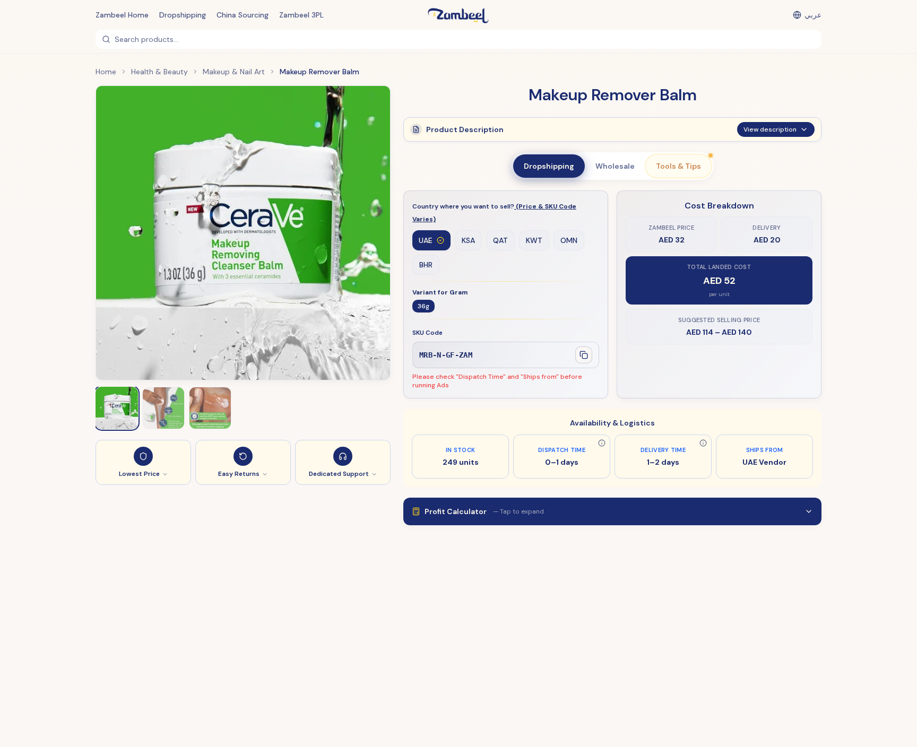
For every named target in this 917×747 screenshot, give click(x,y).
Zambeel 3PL (301, 15)
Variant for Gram (440, 292)
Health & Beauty (159, 71)
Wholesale (615, 166)
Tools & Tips (678, 166)
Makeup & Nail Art (234, 71)
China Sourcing (243, 15)
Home (106, 71)
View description (770, 129)
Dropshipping (182, 15)
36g (423, 306)
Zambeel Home (122, 15)
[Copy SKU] (583, 354)
